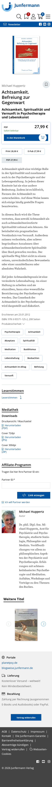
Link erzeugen (36, 495)
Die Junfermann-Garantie (30, 736)
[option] (26, 623)
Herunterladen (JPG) (11, 439)
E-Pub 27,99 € (34, 151)
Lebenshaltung (12, 358)
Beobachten (33, 358)
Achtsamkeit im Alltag (15, 366)
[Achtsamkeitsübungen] (26, 625)
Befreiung (39, 366)
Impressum (38, 731)
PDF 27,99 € (11, 160)
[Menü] (48, 17)
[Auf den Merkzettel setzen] (46, 84)
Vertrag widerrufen (13, 749)
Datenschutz (19, 731)
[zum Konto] (33, 17)
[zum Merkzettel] (26, 17)
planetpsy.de (9, 662)
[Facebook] (40, 24)
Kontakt (7, 736)
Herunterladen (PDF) (11, 427)
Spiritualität (29, 340)
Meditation (10, 349)
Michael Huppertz (13, 86)
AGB (5, 731)
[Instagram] (49, 24)
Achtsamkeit (34, 331)
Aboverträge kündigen (15, 745)
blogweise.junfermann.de (17, 668)
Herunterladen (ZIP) (11, 450)
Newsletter (14, 24)
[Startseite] (20, 6)
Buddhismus (30, 349)
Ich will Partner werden (17, 502)
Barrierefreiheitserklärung (18, 740)
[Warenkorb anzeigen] (40, 17)
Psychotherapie (12, 331)
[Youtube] (45, 24)
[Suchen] (19, 17)
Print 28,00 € (12, 151)
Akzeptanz (10, 340)
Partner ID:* (8, 479)
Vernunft (9, 375)
